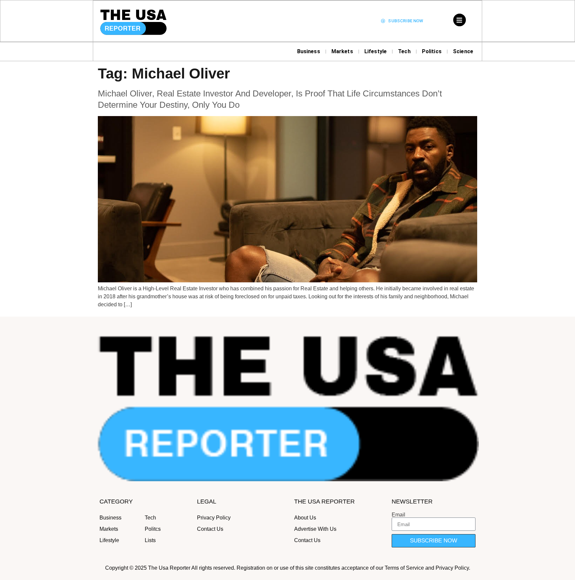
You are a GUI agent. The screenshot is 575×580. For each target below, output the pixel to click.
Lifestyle (375, 51)
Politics (432, 51)
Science (463, 51)
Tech (404, 51)
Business (308, 51)
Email (398, 514)
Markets (342, 51)
